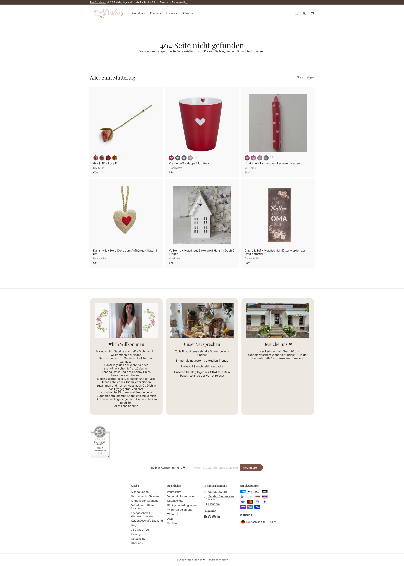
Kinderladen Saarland (145, 500)
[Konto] (304, 13)
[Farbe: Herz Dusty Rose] (190, 157)
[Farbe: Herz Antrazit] (184, 157)
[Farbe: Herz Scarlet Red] (171, 157)
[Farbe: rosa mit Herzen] (259, 157)
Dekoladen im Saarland (145, 496)
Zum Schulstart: (98, 2)
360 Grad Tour (140, 529)
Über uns (137, 543)
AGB (170, 518)
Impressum (174, 491)
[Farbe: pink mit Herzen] (253, 157)
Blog (134, 525)
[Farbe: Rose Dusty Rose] (101, 157)
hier (221, 51)
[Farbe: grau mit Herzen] (266, 157)
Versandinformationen (181, 496)
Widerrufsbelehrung (179, 509)
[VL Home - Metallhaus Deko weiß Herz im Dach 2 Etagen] (202, 223)
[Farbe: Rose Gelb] (114, 157)
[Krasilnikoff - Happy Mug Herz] (202, 132)
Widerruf (172, 514)
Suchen (172, 523)
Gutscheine (138, 538)
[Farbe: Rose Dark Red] (108, 157)
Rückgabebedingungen (182, 505)
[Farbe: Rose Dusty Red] (95, 157)
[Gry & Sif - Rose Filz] (126, 132)
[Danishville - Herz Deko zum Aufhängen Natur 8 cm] (126, 223)
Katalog (136, 534)
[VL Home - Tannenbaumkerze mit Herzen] (277, 132)
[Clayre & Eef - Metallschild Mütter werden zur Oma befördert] (277, 223)
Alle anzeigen (305, 77)
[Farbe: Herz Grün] (177, 157)
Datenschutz (175, 500)
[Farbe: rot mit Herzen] (247, 157)
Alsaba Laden (140, 491)
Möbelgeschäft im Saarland (142, 507)
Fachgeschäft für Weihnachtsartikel (142, 514)
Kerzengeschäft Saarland (147, 520)
